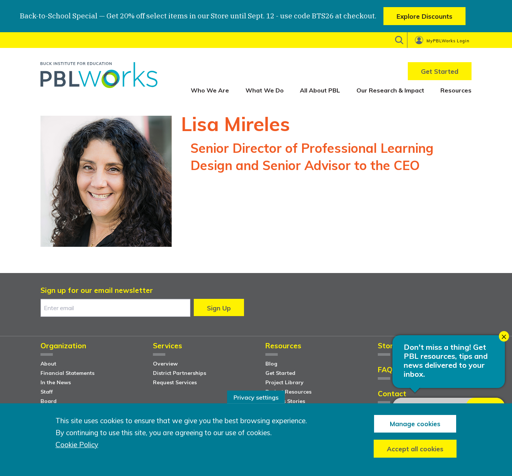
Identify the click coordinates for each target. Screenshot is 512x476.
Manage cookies (415, 423)
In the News (55, 382)
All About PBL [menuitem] (320, 90)
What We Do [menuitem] (265, 90)
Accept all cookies (415, 448)
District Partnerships (179, 373)
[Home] (98, 77)
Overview (165, 363)
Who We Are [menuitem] (210, 90)
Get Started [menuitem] (439, 71)
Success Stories (285, 401)
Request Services (175, 382)
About (48, 363)
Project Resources (288, 391)
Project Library (284, 382)
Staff (46, 391)
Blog (271, 363)
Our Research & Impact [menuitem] (390, 90)
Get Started (280, 373)
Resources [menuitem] (456, 90)
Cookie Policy (76, 444)
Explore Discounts (424, 16)
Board (48, 401)
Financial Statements (67, 373)
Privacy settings (256, 397)
